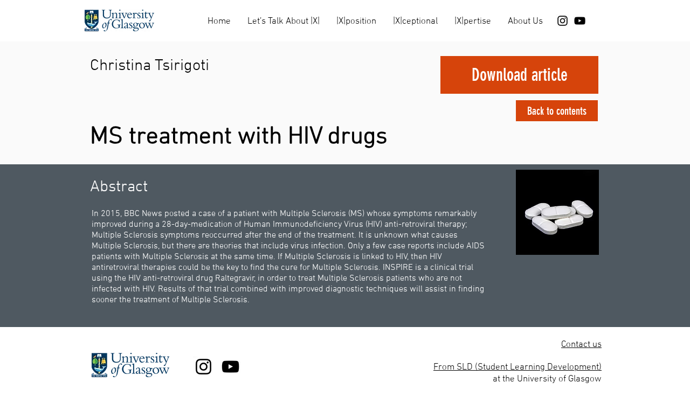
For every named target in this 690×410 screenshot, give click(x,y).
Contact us (581, 344)
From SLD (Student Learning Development (516, 367)
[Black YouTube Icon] (579, 20)
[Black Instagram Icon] (562, 20)
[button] (283, 17)
